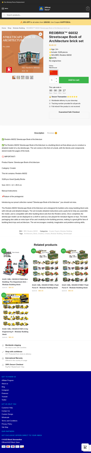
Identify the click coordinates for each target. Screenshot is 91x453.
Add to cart (73, 80)
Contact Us (6, 411)
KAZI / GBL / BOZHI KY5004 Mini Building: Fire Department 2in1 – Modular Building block (15, 282)
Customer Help (7, 408)
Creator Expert (54, 231)
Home (4, 28)
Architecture (28, 233)
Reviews (50, 133)
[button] (85, 447)
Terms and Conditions (9, 421)
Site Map (5, 427)
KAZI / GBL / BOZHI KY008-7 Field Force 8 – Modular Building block (75, 286)
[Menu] (3, 9)
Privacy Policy (7, 424)
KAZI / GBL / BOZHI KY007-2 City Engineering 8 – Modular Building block (15, 331)
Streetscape (67, 233)
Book (35, 233)
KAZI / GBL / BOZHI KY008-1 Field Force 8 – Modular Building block (45, 286)
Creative (41, 233)
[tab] (39, 131)
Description (39, 133)
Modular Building (19, 28)
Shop (9, 28)
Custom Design (7, 414)
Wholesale (5, 417)
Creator (47, 233)
